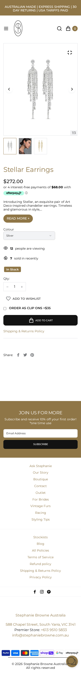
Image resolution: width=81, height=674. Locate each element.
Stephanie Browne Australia (40, 615)
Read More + (18, 218)
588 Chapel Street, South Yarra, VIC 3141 (41, 624)
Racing (40, 513)
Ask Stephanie (40, 466)
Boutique (40, 479)
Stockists (40, 537)
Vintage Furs (40, 506)
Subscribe (40, 444)
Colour (8, 229)
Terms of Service (40, 557)
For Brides (40, 499)
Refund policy (40, 564)
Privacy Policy (40, 577)
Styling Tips (41, 519)
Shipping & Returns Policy (23, 331)
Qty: (6, 279)
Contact (40, 486)
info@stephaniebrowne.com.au (40, 635)
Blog (40, 544)
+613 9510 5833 (54, 630)
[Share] (18, 355)
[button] (71, 89)
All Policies (40, 550)
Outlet (41, 493)
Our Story (40, 472)
